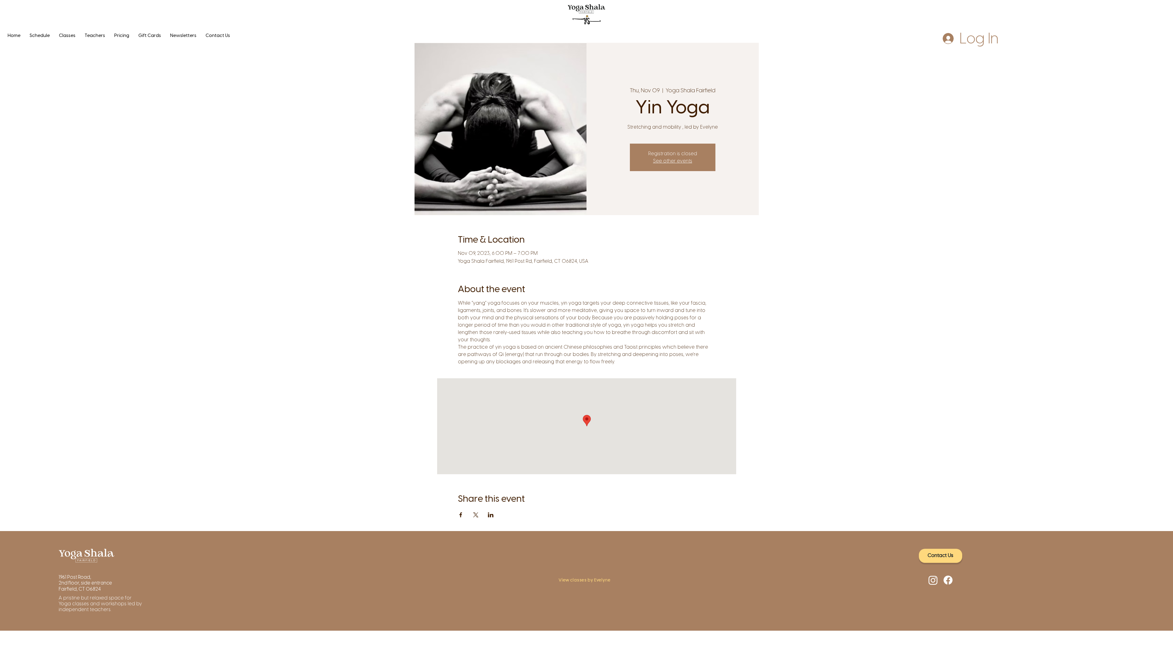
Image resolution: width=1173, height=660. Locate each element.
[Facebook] (948, 580)
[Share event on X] (476, 514)
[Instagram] (933, 580)
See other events (672, 161)
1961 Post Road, (75, 577)
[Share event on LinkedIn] (491, 514)
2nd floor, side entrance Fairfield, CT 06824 (85, 586)
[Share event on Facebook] (461, 514)
